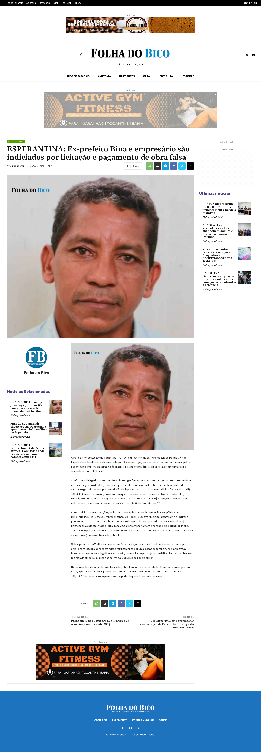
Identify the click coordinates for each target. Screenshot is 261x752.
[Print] (157, 166)
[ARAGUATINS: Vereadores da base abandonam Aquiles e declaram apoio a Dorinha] (244, 229)
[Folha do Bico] (36, 357)
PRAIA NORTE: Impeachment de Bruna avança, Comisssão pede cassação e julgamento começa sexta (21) (27, 451)
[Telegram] (165, 166)
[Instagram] (130, 728)
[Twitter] (246, 55)
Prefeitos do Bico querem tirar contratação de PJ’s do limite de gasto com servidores (167, 624)
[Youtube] (253, 55)
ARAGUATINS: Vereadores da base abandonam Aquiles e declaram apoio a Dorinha (218, 231)
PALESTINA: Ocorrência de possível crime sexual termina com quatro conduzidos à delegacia (219, 279)
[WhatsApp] (149, 166)
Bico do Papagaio (16, 141)
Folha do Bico (17, 165)
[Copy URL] (190, 166)
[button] (82, 55)
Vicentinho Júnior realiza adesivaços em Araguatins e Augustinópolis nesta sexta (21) (218, 255)
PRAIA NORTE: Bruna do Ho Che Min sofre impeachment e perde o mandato (219, 208)
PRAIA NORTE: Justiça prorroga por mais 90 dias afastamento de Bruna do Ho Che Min (26, 407)
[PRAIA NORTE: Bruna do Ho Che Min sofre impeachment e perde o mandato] (244, 208)
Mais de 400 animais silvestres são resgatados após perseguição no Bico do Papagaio (28, 428)
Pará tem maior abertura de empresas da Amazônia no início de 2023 (100, 622)
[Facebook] (240, 55)
